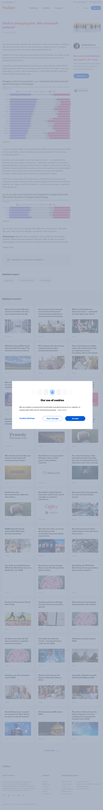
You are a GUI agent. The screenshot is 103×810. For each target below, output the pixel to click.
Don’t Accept (53, 418)
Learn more (62, 410)
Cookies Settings (27, 418)
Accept (75, 418)
